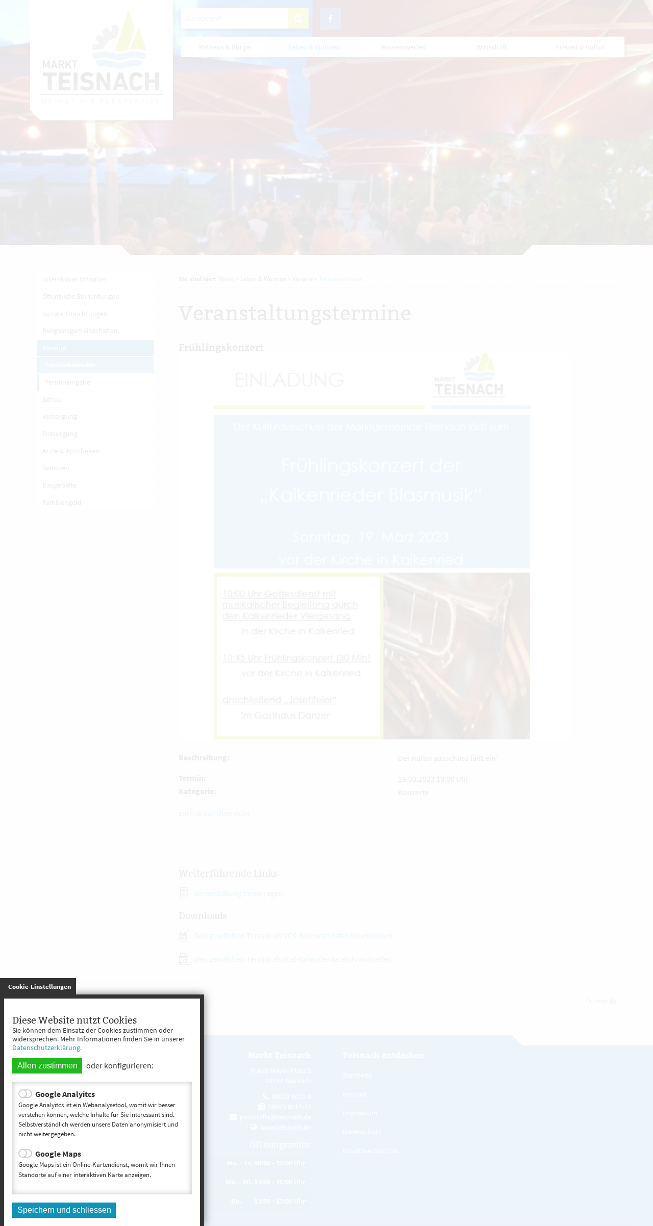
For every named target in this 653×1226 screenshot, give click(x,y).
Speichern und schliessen (64, 1210)
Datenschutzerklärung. (47, 1047)
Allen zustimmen (47, 1065)
